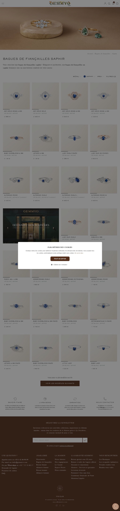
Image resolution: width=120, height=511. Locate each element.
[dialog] (60, 255)
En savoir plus (79, 253)
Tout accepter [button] (60, 259)
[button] (60, 264)
